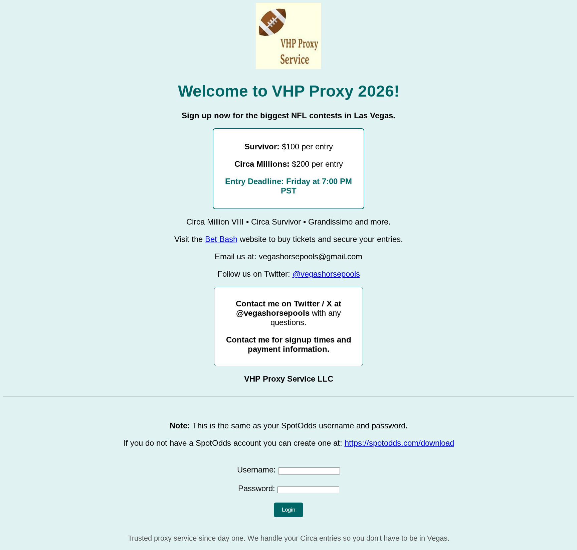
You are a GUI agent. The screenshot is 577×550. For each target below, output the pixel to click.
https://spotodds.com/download (399, 442)
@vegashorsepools (326, 273)
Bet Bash (221, 239)
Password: (256, 488)
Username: (256, 469)
